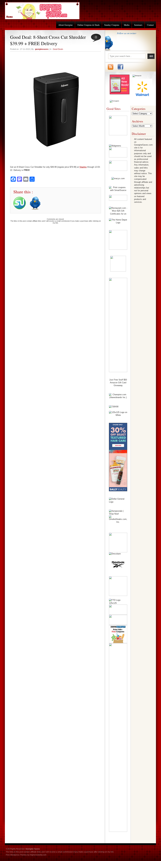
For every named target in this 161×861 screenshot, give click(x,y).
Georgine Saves (11, 16)
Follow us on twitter (126, 33)
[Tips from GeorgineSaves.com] (119, 94)
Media (126, 24)
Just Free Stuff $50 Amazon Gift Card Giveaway (118, 383)
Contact (150, 24)
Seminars (138, 24)
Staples (83, 167)
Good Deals (58, 49)
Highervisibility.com (38, 855)
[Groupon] (114, 101)
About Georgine (65, 24)
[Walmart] (142, 98)
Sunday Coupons (111, 24)
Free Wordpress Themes (16, 855)
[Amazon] (137, 76)
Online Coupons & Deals (88, 24)
